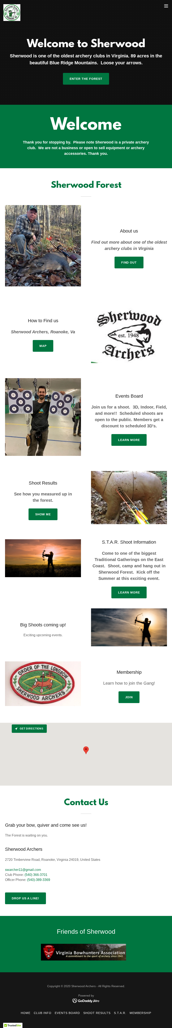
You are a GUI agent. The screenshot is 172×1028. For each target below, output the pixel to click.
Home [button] (25, 1013)
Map (43, 346)
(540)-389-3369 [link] (38, 880)
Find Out (129, 262)
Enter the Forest (86, 78)
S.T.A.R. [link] (120, 1013)
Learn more (129, 440)
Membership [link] (140, 1013)
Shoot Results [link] (97, 1013)
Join (129, 697)
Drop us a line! (25, 898)
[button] (166, 6)
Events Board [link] (67, 1013)
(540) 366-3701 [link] (36, 875)
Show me (43, 514)
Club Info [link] (42, 1013)
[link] (11, 6)
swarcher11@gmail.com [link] (23, 870)
